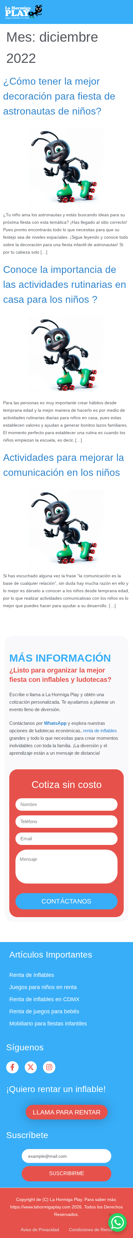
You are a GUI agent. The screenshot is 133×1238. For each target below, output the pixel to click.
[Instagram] (49, 1067)
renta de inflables (100, 730)
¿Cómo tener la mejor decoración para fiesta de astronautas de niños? (59, 96)
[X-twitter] (31, 1067)
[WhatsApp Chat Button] (117, 1222)
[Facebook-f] (12, 1067)
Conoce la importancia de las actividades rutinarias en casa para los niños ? (64, 284)
